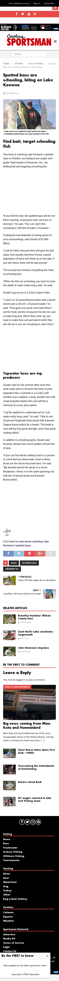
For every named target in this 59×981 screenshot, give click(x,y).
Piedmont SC (12, 569)
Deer (6, 878)
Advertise (9, 934)
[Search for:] (29, 54)
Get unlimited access (19, 3)
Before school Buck (30, 782)
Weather (8, 921)
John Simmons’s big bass (33, 648)
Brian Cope (24, 638)
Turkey (7, 890)
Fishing (19, 64)
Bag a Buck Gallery (15, 899)
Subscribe (49, 3)
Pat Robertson (11, 93)
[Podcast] (35, 14)
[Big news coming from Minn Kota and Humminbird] (29, 702)
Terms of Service (13, 943)
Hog (5, 886)
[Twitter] (22, 14)
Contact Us (9, 951)
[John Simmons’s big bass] (9, 651)
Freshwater (10, 848)
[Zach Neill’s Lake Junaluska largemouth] (9, 635)
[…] (42, 740)
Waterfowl (10, 882)
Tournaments (11, 860)
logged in (20, 679)
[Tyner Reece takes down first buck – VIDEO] (9, 753)
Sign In (36, 3)
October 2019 (29, 563)
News (6, 839)
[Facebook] (16, 14)
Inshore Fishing (12, 852)
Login (6, 947)
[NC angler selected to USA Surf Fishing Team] (9, 801)
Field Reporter (25, 622)
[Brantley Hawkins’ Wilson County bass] (9, 619)
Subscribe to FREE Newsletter (25, 974)
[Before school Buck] (9, 785)
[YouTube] (29, 14)
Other (6, 895)
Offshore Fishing (13, 856)
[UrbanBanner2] (29, 29)
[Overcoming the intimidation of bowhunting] (9, 769)
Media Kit (9, 939)
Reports (8, 917)
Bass (14, 563)
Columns (8, 912)
